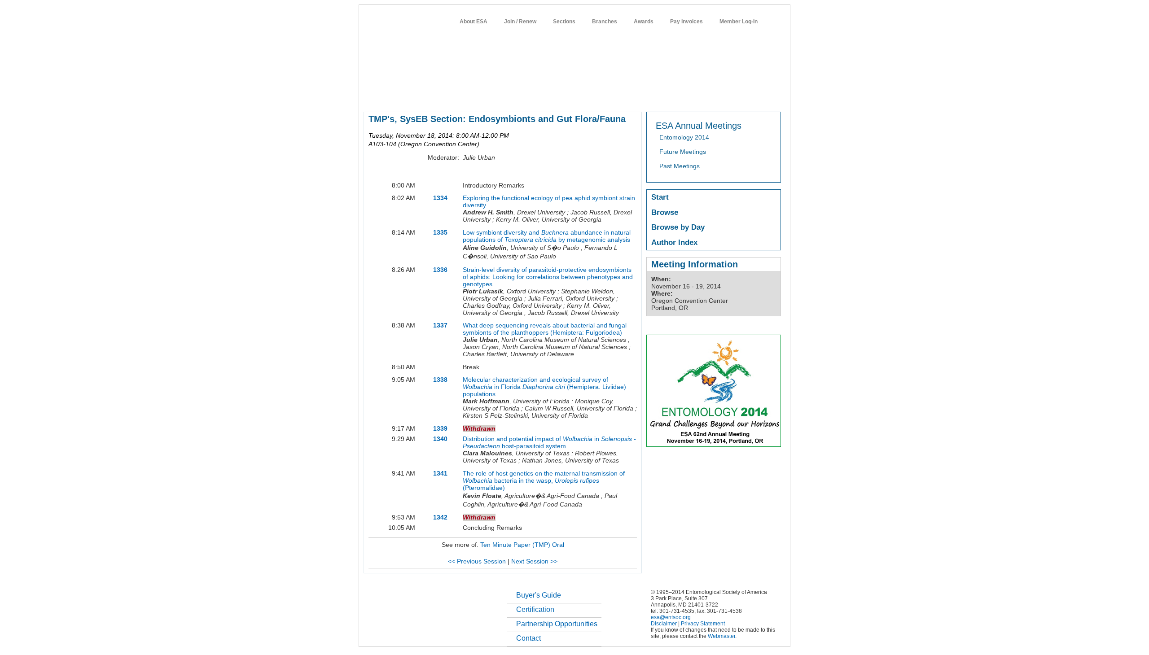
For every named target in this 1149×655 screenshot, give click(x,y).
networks (694, 96)
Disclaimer (664, 623)
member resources (468, 96)
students (631, 96)
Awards (643, 21)
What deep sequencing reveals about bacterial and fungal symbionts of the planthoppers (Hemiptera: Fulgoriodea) (545, 329)
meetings (515, 96)
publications (552, 96)
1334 (440, 197)
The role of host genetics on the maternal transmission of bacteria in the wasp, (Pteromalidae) (544, 480)
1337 (440, 325)
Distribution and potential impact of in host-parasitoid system (549, 442)
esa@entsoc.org (671, 617)
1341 (440, 473)
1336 (440, 269)
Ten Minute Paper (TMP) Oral (522, 544)
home (371, 96)
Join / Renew (520, 21)
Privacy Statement (703, 623)
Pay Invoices (686, 21)
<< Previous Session (477, 561)
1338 (440, 379)
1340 (440, 438)
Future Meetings (682, 151)
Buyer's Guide (538, 595)
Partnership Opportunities (556, 624)
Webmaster (721, 636)
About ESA (473, 21)
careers (663, 96)
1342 (440, 517)
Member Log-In (738, 21)
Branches (604, 21)
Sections (564, 21)
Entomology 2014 (684, 137)
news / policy (594, 96)
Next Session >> (534, 561)
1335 (440, 232)
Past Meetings (679, 166)
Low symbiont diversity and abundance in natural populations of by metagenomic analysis (547, 236)
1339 (440, 428)
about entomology (411, 96)
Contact (528, 638)
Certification (535, 609)
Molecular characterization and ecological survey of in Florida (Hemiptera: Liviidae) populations (544, 386)
